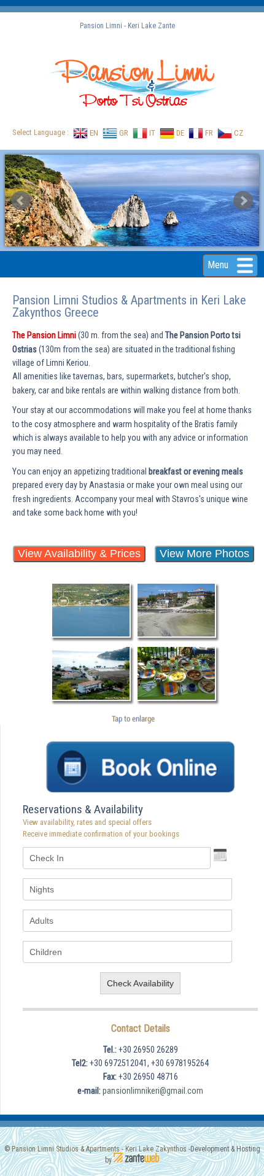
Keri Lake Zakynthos (156, 1149)
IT (151, 132)
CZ (237, 132)
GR (122, 132)
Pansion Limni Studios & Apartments (66, 1149)
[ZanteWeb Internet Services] (136, 1160)
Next (243, 201)
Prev (21, 201)
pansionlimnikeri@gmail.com (153, 1091)
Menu (219, 265)
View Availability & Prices (79, 553)
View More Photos (204, 553)
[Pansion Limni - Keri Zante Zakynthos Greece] (91, 636)
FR (208, 132)
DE (179, 132)
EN (93, 132)
